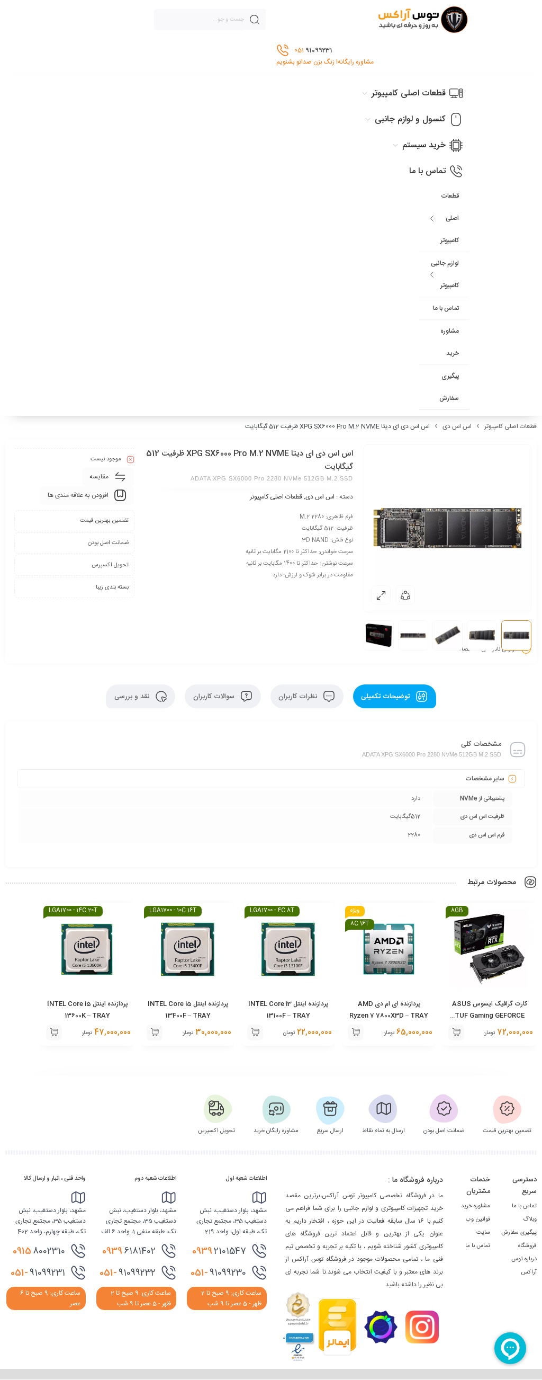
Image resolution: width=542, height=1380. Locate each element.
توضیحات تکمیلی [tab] (386, 696)
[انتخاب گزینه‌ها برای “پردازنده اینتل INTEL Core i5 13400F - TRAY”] (154, 1032)
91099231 (38, 1273)
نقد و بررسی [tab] (132, 696)
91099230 (218, 1273)
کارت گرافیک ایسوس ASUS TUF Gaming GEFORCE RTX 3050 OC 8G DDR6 (489, 1015)
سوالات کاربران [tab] (215, 696)
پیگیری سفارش (449, 387)
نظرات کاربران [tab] (298, 696)
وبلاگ (530, 1219)
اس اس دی (457, 426)
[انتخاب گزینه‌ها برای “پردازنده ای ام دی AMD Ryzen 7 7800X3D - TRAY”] (356, 1032)
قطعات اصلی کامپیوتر (449, 218)
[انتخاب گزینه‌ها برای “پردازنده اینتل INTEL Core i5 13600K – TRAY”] (54, 1032)
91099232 (128, 1273)
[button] (456, 1032)
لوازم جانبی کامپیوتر (445, 274)
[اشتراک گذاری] (405, 594)
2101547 (219, 1251)
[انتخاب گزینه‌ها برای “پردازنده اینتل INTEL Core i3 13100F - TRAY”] (255, 1032)
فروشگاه (527, 1246)
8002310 (39, 1251)
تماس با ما (446, 308)
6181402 (129, 1251)
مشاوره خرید (449, 342)
